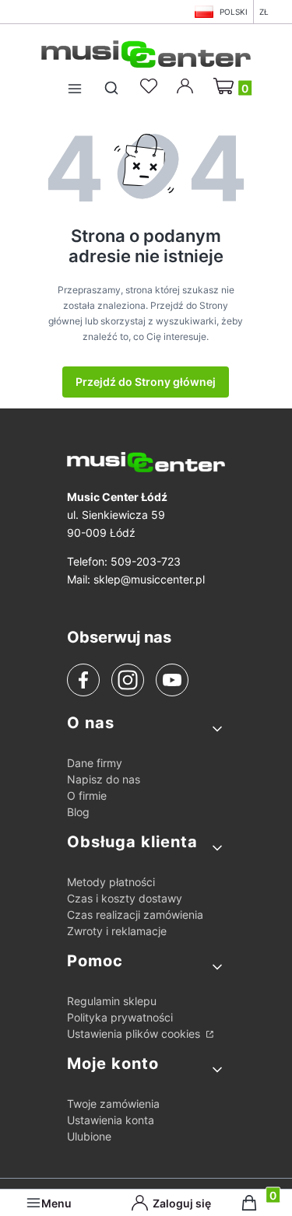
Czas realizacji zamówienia (135, 914)
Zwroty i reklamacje (117, 930)
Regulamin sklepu (112, 1000)
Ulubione (89, 1136)
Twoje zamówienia (113, 1103)
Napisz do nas (103, 779)
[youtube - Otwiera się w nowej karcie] (172, 680)
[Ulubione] (151, 86)
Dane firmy (94, 762)
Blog (78, 811)
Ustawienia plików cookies (135, 1033)
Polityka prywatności (120, 1017)
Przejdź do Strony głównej (146, 381)
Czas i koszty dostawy (124, 898)
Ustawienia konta (110, 1120)
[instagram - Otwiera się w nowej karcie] (127, 680)
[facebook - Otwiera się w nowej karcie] (83, 680)
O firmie (87, 795)
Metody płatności (111, 881)
